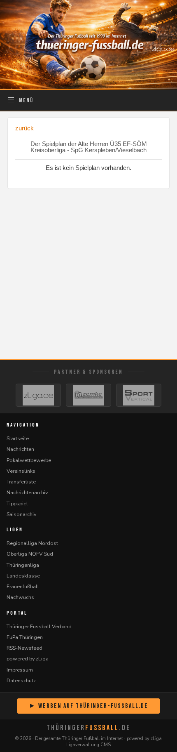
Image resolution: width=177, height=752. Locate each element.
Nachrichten (20, 449)
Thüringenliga (23, 564)
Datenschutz (21, 680)
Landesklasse (23, 575)
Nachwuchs (20, 597)
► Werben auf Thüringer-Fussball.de (88, 706)
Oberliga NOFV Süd (30, 553)
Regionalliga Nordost (32, 543)
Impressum (20, 669)
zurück (24, 128)
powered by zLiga (28, 658)
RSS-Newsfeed (24, 647)
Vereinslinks (21, 470)
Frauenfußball (23, 586)
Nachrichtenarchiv (27, 492)
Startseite (18, 438)
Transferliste (21, 481)
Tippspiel (17, 503)
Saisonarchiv (21, 514)
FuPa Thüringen (25, 637)
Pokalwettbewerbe (29, 460)
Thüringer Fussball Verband (39, 626)
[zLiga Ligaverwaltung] (38, 395)
